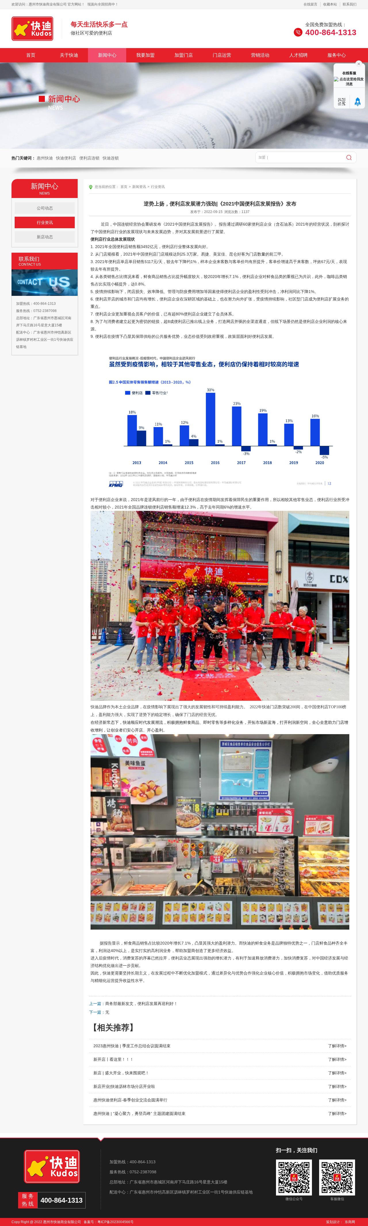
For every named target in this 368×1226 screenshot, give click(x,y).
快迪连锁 (111, 158)
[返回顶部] (357, 101)
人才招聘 (298, 55)
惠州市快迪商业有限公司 (48, 4)
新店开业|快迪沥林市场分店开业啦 (124, 1086)
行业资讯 (45, 222)
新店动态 (45, 237)
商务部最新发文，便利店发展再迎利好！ (141, 1003)
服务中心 (336, 55)
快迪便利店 (66, 158)
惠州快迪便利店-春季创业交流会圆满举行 (130, 1100)
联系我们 (349, 4)
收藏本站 (330, 4)
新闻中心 (107, 55)
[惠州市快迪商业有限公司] (52, 1166)
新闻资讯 (139, 187)
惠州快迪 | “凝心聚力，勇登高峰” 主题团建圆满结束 (139, 1113)
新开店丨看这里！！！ (113, 1059)
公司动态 (45, 208)
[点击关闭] (358, 63)
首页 (30, 55)
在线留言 (310, 4)
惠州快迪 (45, 158)
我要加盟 (145, 55)
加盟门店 (184, 55)
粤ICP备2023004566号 (115, 1222)
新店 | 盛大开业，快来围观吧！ (121, 1073)
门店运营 (222, 55)
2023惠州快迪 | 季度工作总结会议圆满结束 (131, 1046)
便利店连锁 (89, 158)
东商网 (350, 1222)
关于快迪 (69, 55)
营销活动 (260, 55)
